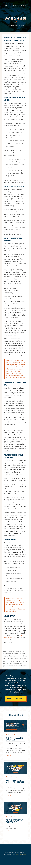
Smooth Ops (14, 777)
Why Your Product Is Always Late (14, 738)
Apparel (17, 25)
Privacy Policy (19, 854)
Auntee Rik (11, 25)
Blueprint (21, 25)
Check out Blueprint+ (15, 698)
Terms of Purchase (17, 857)
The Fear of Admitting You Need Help (14, 821)
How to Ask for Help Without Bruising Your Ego (15, 782)
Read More (9, 755)
